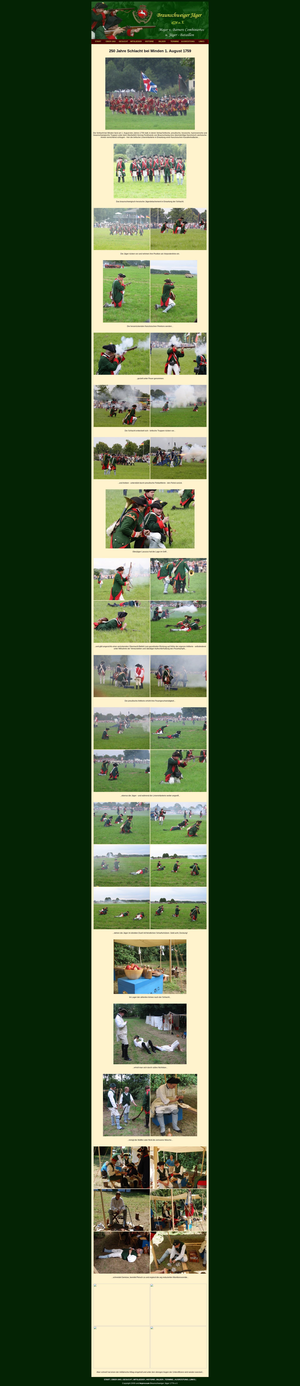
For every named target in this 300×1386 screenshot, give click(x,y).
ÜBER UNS (111, 41)
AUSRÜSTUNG (187, 41)
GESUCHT (123, 41)
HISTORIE (149, 41)
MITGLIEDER (136, 41)
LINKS (201, 41)
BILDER (162, 41)
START (98, 41)
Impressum (145, 1383)
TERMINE (174, 41)
